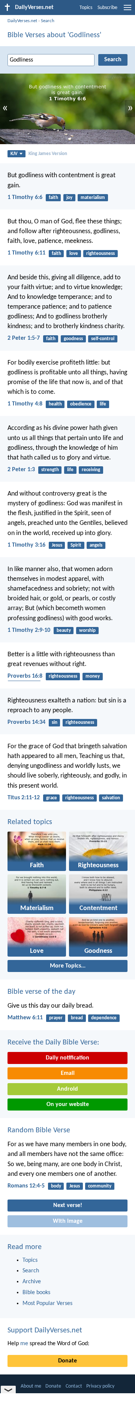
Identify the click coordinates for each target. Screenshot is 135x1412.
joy (69, 197)
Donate (67, 1361)
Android (67, 1089)
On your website (67, 1105)
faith (53, 197)
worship (87, 630)
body (56, 1186)
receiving (91, 469)
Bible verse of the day (41, 992)
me (24, 1344)
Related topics (30, 822)
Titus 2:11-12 (24, 798)
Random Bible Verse (39, 1130)
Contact (74, 1386)
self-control (102, 338)
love (73, 253)
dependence (104, 1018)
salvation (111, 798)
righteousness (100, 253)
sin (54, 722)
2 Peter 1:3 (21, 470)
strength (50, 469)
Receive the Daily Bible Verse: (53, 1042)
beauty (64, 630)
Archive (31, 1282)
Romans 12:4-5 (26, 1186)
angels (96, 545)
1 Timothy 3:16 (26, 545)
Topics (86, 8)
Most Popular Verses (47, 1303)
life (103, 404)
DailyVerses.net (22, 20)
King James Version (47, 153)
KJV (14, 153)
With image (67, 1221)
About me (31, 1386)
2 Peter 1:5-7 (24, 338)
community (99, 1186)
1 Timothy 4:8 (25, 404)
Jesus (57, 545)
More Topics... (68, 966)
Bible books (36, 1293)
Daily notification (67, 1058)
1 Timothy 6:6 (25, 197)
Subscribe (107, 8)
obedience (81, 404)
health (55, 404)
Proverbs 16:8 (25, 676)
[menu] (127, 10)
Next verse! (67, 1206)
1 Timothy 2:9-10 (29, 630)
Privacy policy (100, 1386)
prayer (56, 1018)
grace (51, 798)
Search (47, 20)
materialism (93, 197)
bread (77, 1018)
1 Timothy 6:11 (26, 253)
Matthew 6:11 (25, 1018)
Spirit (75, 545)
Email (68, 1073)
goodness (73, 338)
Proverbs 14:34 (26, 722)
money (93, 676)
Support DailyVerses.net (45, 1330)
